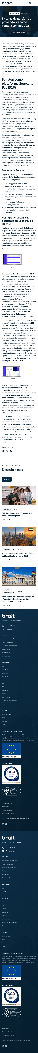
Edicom (4, 680)
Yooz (3, 704)
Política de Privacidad (8, 813)
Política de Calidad (7, 803)
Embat (4, 683)
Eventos (4, 721)
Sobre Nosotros (6, 714)
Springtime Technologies (9, 700)
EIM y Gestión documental (9, 646)
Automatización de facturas (10, 639)
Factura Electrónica (7, 642)
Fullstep (5, 94)
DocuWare (5, 673)
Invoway (4, 694)
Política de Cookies (7, 810)
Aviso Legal (5, 806)
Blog (3, 718)
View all (6, 479)
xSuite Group (6, 697)
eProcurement (6, 652)
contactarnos (15, 434)
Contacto (4, 724)
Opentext (5, 670)
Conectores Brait (7, 656)
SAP (3, 666)
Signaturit (5, 690)
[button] (30, 3)
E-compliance (6, 649)
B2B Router (5, 676)
